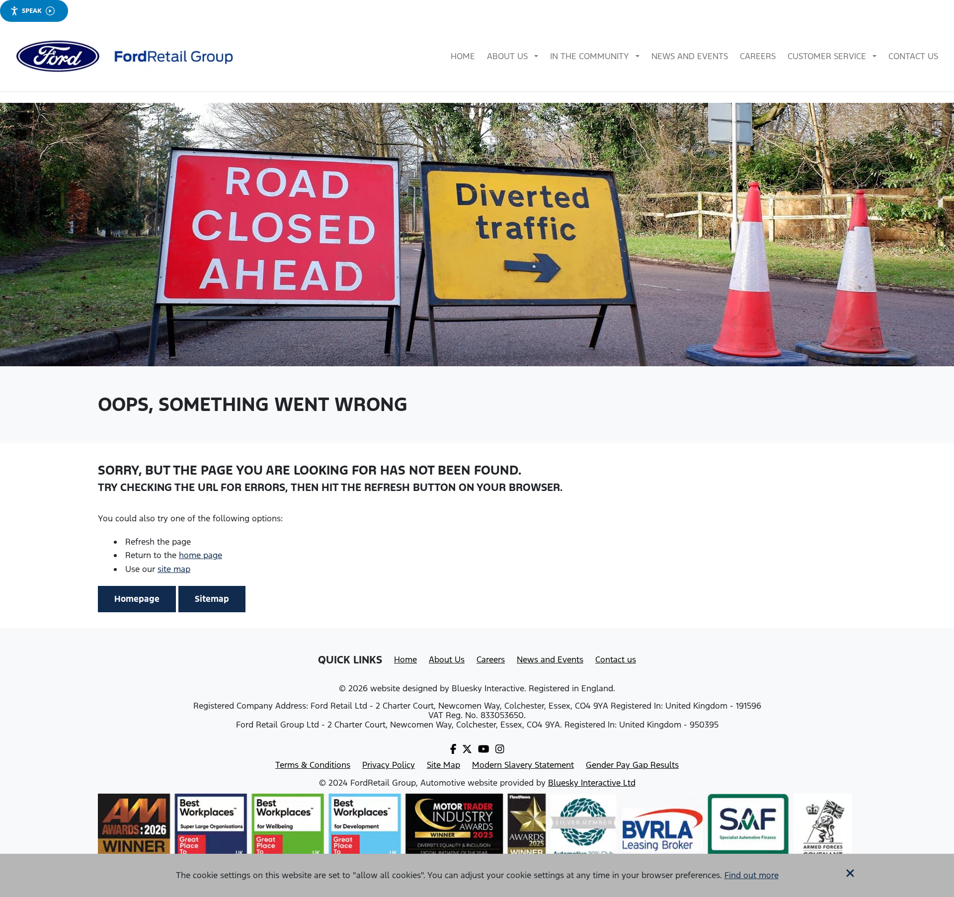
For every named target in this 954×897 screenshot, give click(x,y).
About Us (447, 659)
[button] (850, 870)
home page (200, 555)
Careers (758, 56)
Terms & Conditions (312, 764)
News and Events (550, 659)
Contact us (615, 659)
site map (174, 569)
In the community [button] (590, 56)
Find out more (751, 875)
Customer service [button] (828, 56)
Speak (32, 10)
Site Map (443, 764)
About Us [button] (508, 56)
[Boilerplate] (127, 56)
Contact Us (913, 56)
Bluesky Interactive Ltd (592, 782)
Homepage (136, 598)
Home (463, 56)
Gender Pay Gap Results (632, 764)
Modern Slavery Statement (523, 764)
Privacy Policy (388, 764)
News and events (689, 56)
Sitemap (212, 598)
